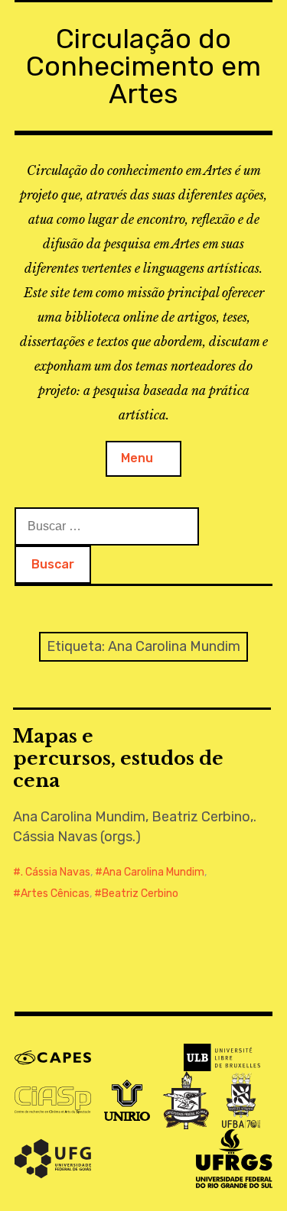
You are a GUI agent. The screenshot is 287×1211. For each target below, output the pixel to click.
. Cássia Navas (55, 872)
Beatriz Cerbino (140, 893)
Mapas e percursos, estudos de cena (118, 758)
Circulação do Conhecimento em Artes (143, 66)
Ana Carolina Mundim (153, 872)
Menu (137, 458)
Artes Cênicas (55, 893)
